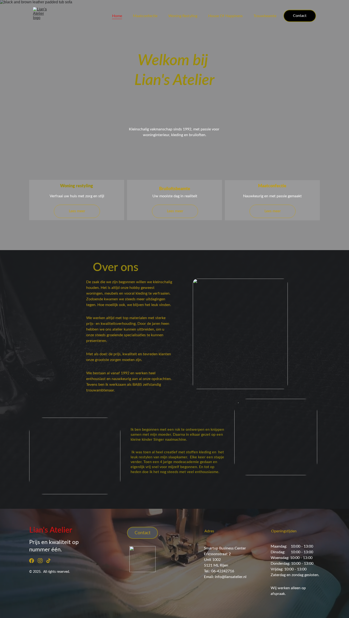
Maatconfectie (145, 16)
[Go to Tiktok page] (48, 560)
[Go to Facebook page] (31, 560)
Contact (300, 16)
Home (117, 16)
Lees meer (175, 211)
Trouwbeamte (265, 16)
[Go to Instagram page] (40, 560)
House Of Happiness (225, 16)
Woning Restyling (182, 16)
